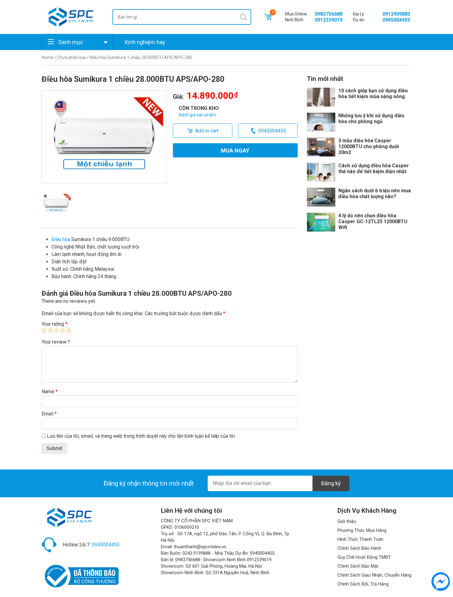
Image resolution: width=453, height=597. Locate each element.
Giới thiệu (346, 521)
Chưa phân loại (71, 57)
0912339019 (328, 20)
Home (47, 57)
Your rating (54, 324)
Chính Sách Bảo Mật (357, 566)
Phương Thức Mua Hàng (361, 530)
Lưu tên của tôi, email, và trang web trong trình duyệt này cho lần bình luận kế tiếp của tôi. (141, 436)
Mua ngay (235, 150)
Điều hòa (60, 239)
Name (50, 392)
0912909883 (396, 14)
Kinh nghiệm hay (145, 42)
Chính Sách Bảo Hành (359, 548)
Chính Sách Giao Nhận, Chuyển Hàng (374, 575)
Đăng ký (331, 483)
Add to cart (206, 131)
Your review (56, 342)
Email (49, 414)
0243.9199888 (196, 553)
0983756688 (328, 14)
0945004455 (396, 20)
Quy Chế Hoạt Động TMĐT (364, 557)
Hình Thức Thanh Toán (360, 539)
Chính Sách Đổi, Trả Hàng (363, 584)
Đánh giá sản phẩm (197, 114)
